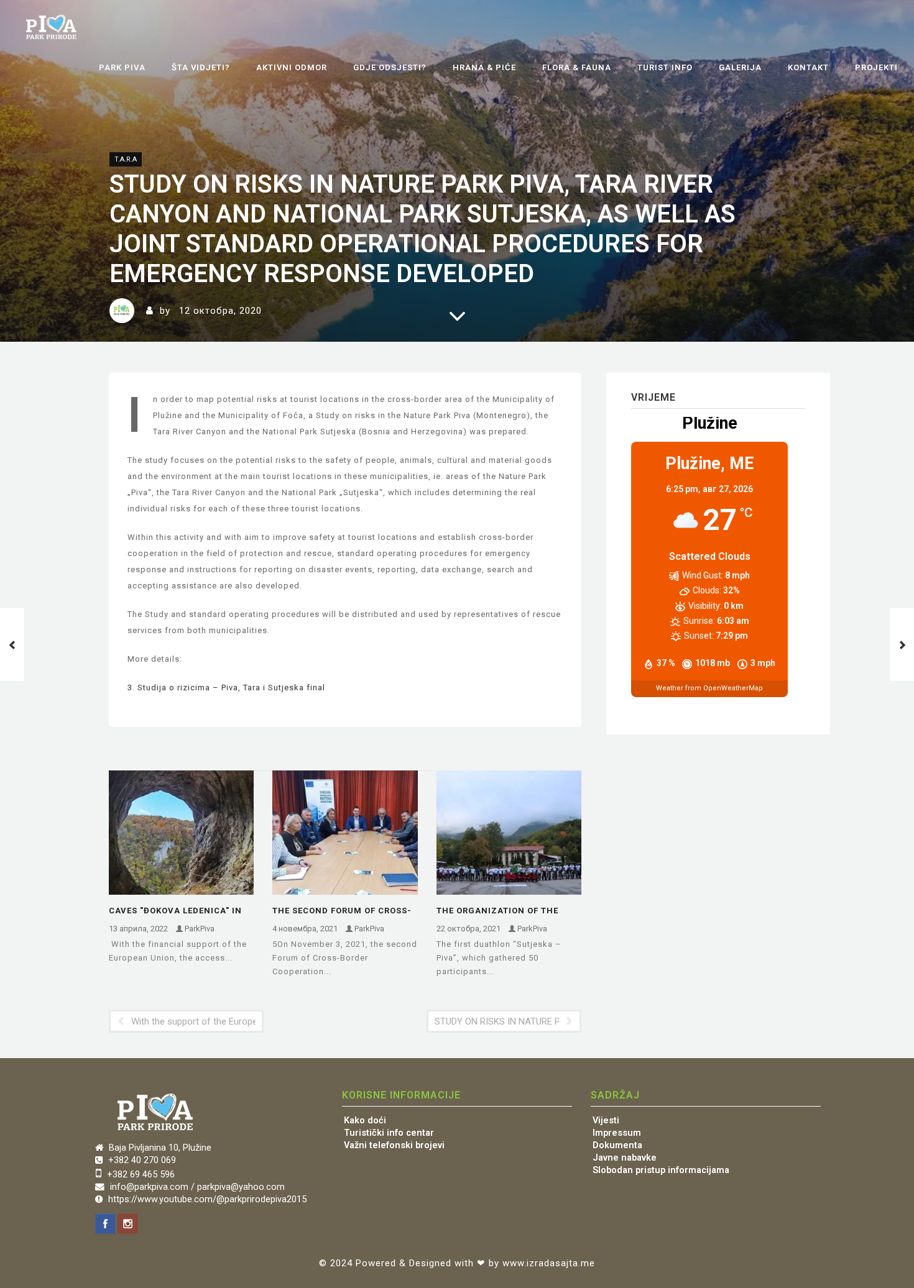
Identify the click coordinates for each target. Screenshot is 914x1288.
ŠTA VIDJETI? (201, 67)
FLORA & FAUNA (576, 67)
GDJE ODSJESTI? (390, 67)
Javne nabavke (625, 1158)
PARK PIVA (122, 67)
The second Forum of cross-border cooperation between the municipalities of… (344, 912)
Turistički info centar (389, 1133)
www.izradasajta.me (548, 1263)
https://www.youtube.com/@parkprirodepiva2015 (207, 1199)
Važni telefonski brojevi (394, 1145)
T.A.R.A (125, 159)
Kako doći (365, 1120)
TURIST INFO (665, 67)
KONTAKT (808, 67)
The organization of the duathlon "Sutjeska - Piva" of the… (503, 912)
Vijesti (606, 1120)
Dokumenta (617, 1145)
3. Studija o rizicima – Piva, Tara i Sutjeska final (226, 687)
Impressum (617, 1133)
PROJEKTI (876, 67)
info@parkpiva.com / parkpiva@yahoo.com (197, 1187)
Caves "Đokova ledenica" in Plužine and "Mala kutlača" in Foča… (178, 912)
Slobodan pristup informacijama (661, 1170)
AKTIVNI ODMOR (291, 67)
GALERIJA (740, 67)
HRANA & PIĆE (484, 67)
